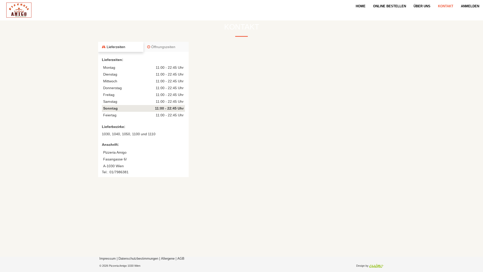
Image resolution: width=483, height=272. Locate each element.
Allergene (168, 258)
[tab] (120, 47)
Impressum (107, 258)
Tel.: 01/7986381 (115, 172)
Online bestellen (389, 6)
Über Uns (422, 6)
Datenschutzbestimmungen (138, 258)
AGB (180, 258)
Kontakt (445, 6)
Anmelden (470, 6)
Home (361, 6)
